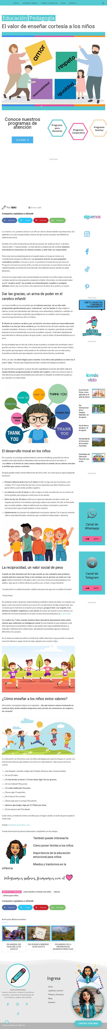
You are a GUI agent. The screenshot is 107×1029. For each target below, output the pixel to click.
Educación (15, 18)
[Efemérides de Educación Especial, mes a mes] (98, 457)
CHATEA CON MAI (88, 1023)
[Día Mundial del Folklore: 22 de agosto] (14, 933)
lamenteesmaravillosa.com (19, 825)
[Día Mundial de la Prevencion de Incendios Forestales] (63, 933)
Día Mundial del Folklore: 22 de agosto (14, 946)
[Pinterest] (87, 287)
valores (57, 892)
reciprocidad (65, 614)
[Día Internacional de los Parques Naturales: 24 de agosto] (98, 408)
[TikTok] (87, 269)
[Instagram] (87, 234)
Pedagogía (42, 18)
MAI (13, 207)
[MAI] (4, 207)
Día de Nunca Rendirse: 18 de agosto (84, 428)
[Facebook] (87, 252)
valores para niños (10, 895)
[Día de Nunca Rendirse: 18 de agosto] (38, 933)
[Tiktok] (18, 1014)
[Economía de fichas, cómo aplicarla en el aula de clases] (98, 393)
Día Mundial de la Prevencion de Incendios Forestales (63, 946)
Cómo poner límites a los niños (53, 845)
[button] (103, 3)
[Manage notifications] (7, 1022)
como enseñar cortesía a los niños (37, 892)
